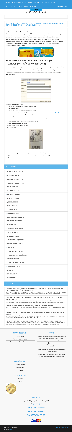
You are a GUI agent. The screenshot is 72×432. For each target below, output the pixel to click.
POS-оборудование (13, 175)
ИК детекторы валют (13, 236)
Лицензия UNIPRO (38, 2)
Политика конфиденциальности (61, 427)
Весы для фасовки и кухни (15, 217)
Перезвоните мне (62, 6)
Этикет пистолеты (13, 259)
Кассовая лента (12, 274)
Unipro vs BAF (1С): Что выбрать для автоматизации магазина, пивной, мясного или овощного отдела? (36, 315)
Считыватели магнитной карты (17, 255)
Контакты (33, 6)
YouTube (20, 381)
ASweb (10, 429)
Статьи (20, 6)
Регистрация (20, 370)
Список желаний (20, 367)
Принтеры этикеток (13, 198)
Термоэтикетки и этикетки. (15, 262)
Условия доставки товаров (20, 339)
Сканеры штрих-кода (13, 194)
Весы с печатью (12, 206)
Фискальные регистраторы (15, 183)
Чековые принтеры (13, 187)
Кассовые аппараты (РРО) (15, 179)
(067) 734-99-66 (38, 407)
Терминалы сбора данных (15, 251)
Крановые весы (12, 224)
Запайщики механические (15, 228)
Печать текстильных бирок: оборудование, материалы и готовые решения (36, 307)
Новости (26, 6)
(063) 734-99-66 (38, 415)
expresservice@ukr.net (37, 404)
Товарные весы (12, 209)
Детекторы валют (12, 232)
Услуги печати (11, 278)
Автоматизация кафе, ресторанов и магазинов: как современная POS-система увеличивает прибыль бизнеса (36, 300)
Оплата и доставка (10, 6)
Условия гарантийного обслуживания (20, 342)
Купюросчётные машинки (15, 243)
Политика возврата (20, 345)
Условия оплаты (20, 336)
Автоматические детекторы (15, 240)
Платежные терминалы (14, 221)
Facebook (20, 378)
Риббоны (10, 270)
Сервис (30, 2)
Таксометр (10, 247)
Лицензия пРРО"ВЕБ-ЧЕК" (52, 2)
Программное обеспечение (15, 171)
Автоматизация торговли (19, 2)
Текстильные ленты (13, 266)
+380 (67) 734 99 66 (36, 12)
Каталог (7, 2)
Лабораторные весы (13, 213)
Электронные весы (13, 190)
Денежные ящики (12, 202)
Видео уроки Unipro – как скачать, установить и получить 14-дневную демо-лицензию (35, 322)
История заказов (20, 364)
